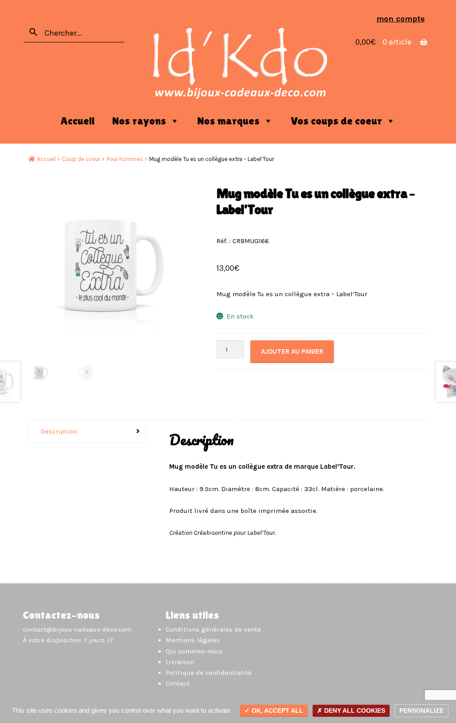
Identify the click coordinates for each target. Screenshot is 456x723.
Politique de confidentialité (209, 673)
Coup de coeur (81, 159)
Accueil (77, 121)
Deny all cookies (353, 710)
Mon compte (400, 19)
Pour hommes (125, 159)
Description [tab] (59, 431)
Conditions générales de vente (213, 629)
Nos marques (228, 121)
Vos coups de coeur (336, 121)
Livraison (180, 662)
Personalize (421, 710)
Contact (178, 683)
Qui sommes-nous (194, 651)
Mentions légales (193, 640)
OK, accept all (276, 710)
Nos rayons (139, 121)
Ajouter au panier (292, 351)
